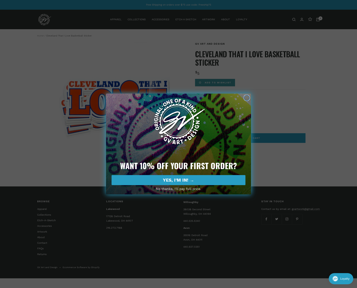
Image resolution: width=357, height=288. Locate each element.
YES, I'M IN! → (178, 180)
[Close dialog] (247, 98)
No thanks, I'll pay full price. (178, 189)
